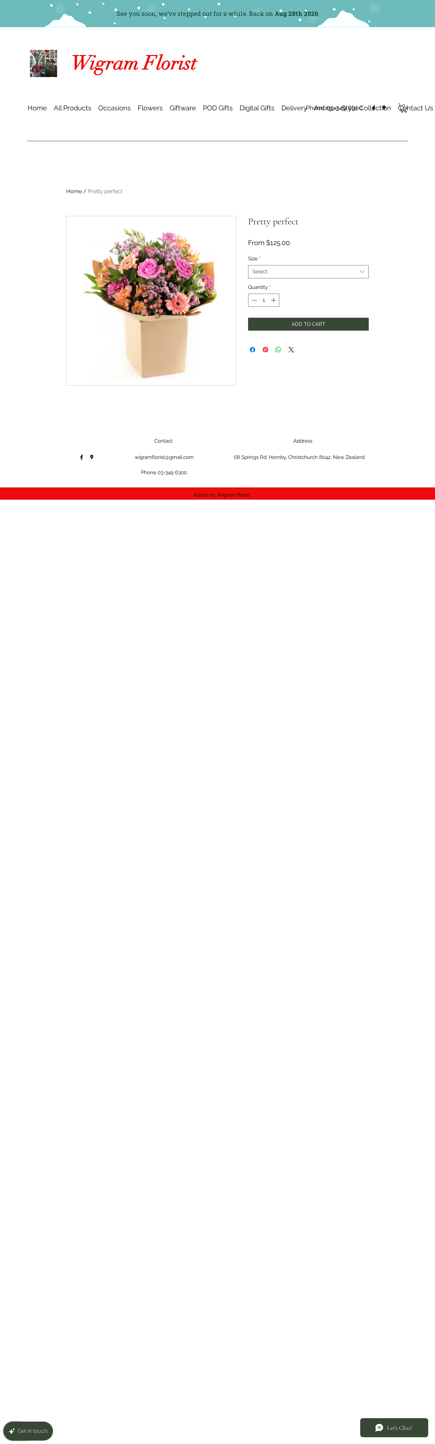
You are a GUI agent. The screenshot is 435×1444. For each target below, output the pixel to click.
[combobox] (308, 271)
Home (74, 191)
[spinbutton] (263, 300)
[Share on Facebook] (252, 350)
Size (254, 259)
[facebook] (373, 108)
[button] (114, 107)
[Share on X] (291, 350)
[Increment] (274, 300)
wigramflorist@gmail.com (164, 457)
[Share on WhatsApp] (278, 350)
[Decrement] (253, 300)
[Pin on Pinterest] (265, 350)
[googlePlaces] (384, 108)
